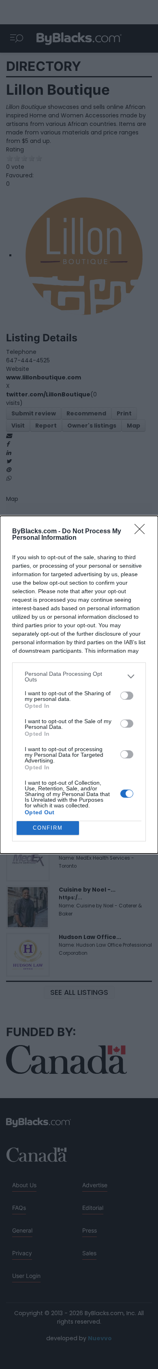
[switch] (126, 696)
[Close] (142, 531)
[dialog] (79, 685)
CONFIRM (48, 828)
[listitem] (79, 676)
